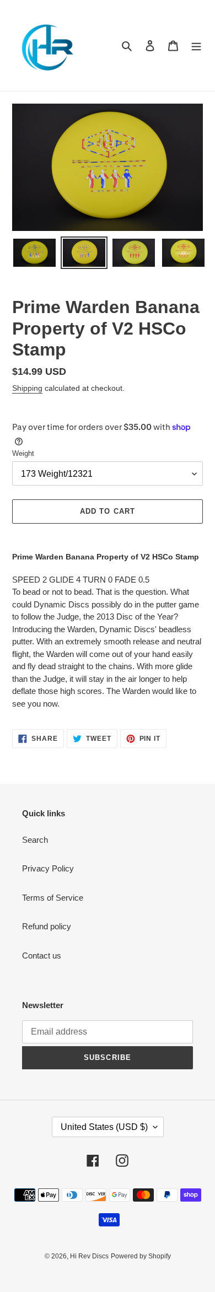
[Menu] (196, 45)
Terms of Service (52, 897)
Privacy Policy (48, 868)
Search (35, 839)
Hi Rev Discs (89, 1256)
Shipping (27, 388)
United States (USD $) (104, 1127)
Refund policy (46, 926)
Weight (23, 453)
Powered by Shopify (141, 1256)
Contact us (41, 955)
